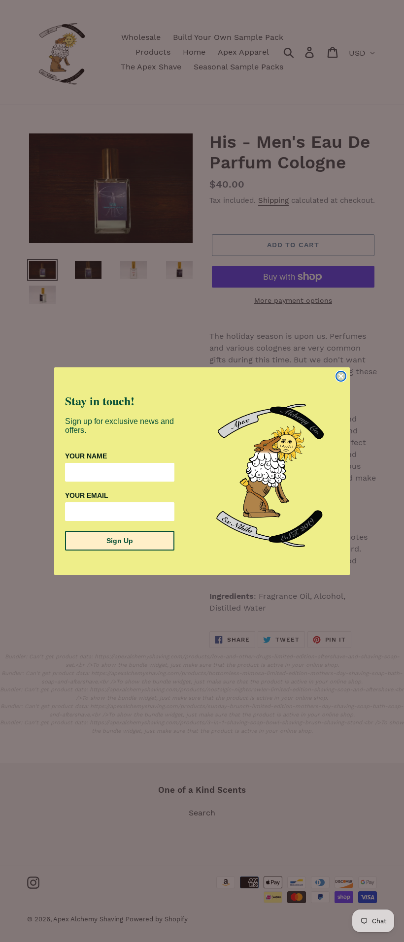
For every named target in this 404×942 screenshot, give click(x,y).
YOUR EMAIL (86, 495)
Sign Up (119, 541)
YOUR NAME (86, 456)
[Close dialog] (341, 376)
